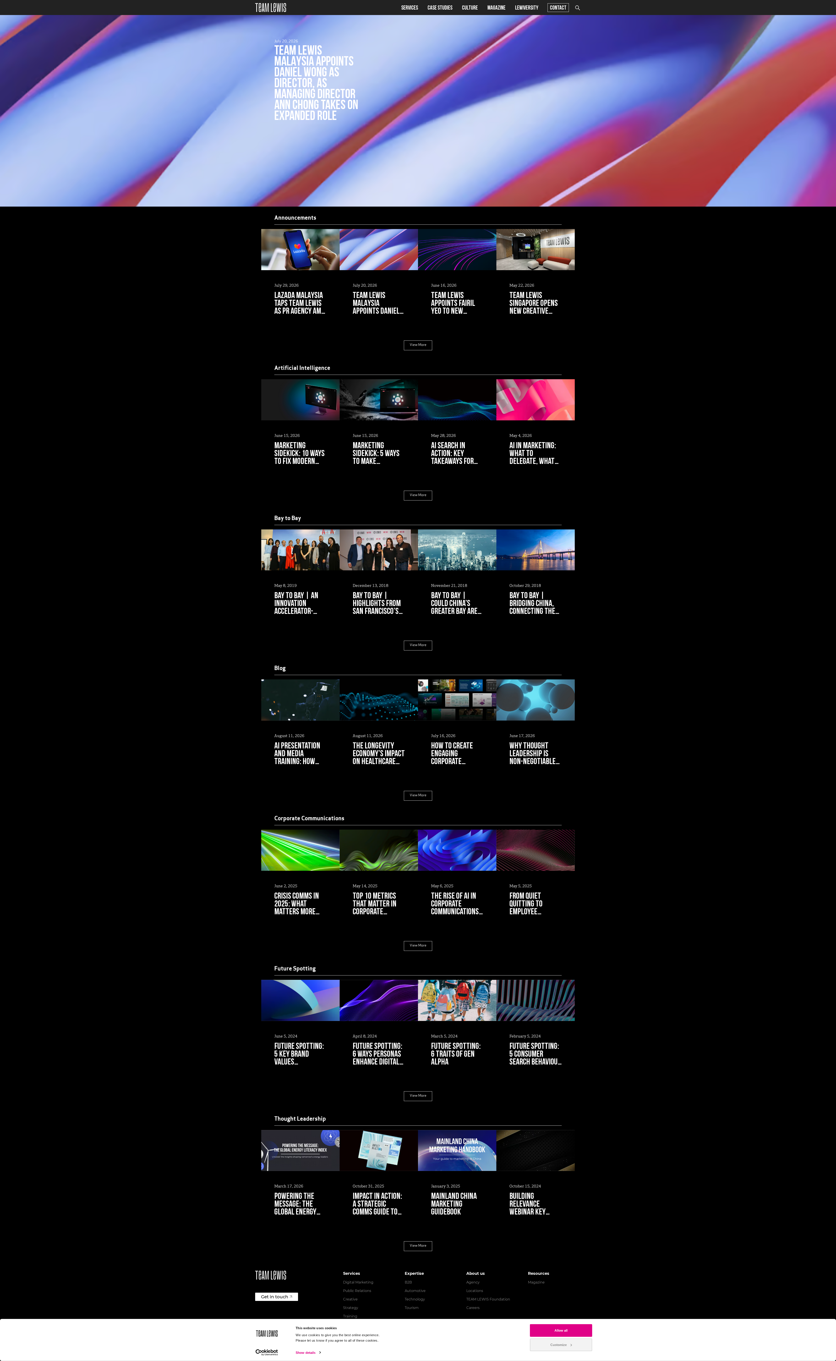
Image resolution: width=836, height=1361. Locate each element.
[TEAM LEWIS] (270, 7)
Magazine (496, 7)
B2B (408, 1282)
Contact (558, 7)
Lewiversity (526, 7)
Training (350, 1316)
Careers (473, 1308)
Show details (305, 1352)
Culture (470, 7)
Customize (558, 1344)
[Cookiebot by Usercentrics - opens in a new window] (267, 1352)
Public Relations (357, 1291)
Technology (415, 1299)
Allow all (561, 1330)
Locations (474, 1291)
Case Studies (440, 7)
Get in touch (274, 1296)
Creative (350, 1299)
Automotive (415, 1291)
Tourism (412, 1308)
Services (409, 7)
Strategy (350, 1308)
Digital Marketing (358, 1282)
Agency (473, 1282)
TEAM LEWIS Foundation (488, 1299)
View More (418, 345)
